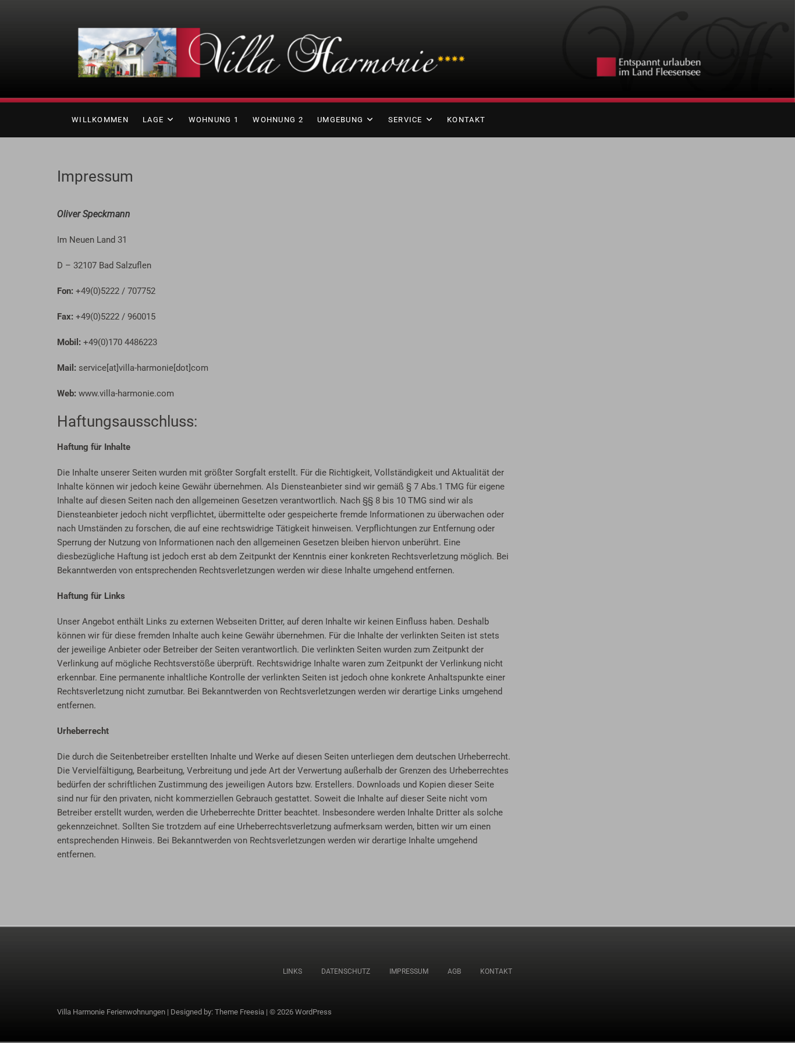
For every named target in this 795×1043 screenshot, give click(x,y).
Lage (153, 119)
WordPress (313, 1011)
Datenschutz (345, 971)
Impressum (408, 971)
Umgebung (340, 119)
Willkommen (100, 119)
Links (292, 971)
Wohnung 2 (278, 119)
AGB (454, 971)
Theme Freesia (239, 1011)
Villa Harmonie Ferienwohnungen (111, 1011)
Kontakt (466, 119)
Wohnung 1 (214, 119)
